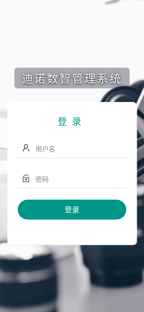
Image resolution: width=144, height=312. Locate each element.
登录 (72, 209)
